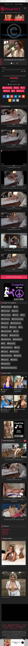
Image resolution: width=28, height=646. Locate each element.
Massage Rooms (6, 339)
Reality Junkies (15, 351)
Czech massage (8, 87)
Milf (4, 343)
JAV (21, 327)
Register (21, 4)
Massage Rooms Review (14, 624)
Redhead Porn (5, 532)
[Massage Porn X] (11, 9)
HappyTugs (5, 322)
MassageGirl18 (18, 339)
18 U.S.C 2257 (13, 628)
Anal (16, 306)
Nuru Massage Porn (7, 347)
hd (13, 90)
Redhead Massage (7, 355)
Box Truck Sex (6, 310)
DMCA (21, 628)
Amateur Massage (7, 306)
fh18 (23, 314)
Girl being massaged (18, 318)
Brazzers (16, 310)
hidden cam (20, 90)
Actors (4, 624)
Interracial (14, 327)
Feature (16, 314)
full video (7, 90)
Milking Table (12, 343)
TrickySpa (14, 359)
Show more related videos (14, 276)
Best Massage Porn (6, 529)
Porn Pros (5, 351)
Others (17, 347)
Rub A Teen (5, 359)
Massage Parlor (14, 335)
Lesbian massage (7, 331)
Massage (5, 335)
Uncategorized (6, 363)
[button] (27, 1)
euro (23, 87)
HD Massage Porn (16, 322)
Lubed (16, 331)
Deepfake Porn (5, 531)
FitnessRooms (6, 318)
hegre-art (5, 327)
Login (16, 4)
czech (17, 87)
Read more (13, 81)
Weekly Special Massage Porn (9, 367)
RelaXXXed (18, 355)
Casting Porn (5, 534)
